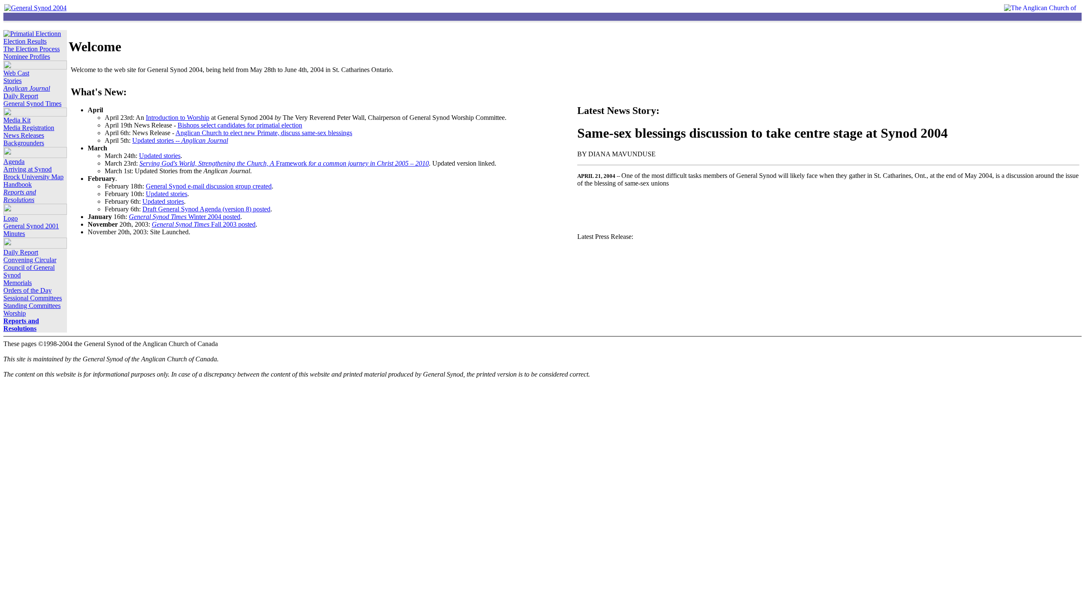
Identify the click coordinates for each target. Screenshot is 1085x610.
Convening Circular (29, 259)
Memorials (17, 282)
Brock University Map (33, 176)
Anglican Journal (26, 88)
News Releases (23, 135)
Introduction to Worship (177, 117)
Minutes (14, 233)
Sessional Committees (32, 298)
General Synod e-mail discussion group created (209, 186)
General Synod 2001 (31, 226)
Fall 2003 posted (204, 224)
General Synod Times (32, 103)
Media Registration (28, 127)
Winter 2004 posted (184, 216)
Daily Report (20, 96)
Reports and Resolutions (19, 196)
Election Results (25, 41)
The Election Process (31, 49)
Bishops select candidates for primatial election (240, 125)
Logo (10, 218)
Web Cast (16, 73)
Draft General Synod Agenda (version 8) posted (206, 209)
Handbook (17, 184)
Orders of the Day (27, 290)
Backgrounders (23, 143)
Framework (352, 163)
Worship (14, 313)
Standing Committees (32, 305)
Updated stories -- (180, 140)
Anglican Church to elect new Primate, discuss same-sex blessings (263, 132)
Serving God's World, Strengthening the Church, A (207, 163)
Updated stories (160, 155)
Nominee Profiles (26, 56)
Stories (12, 80)
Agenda (14, 161)
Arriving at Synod (27, 169)
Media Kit (17, 120)
